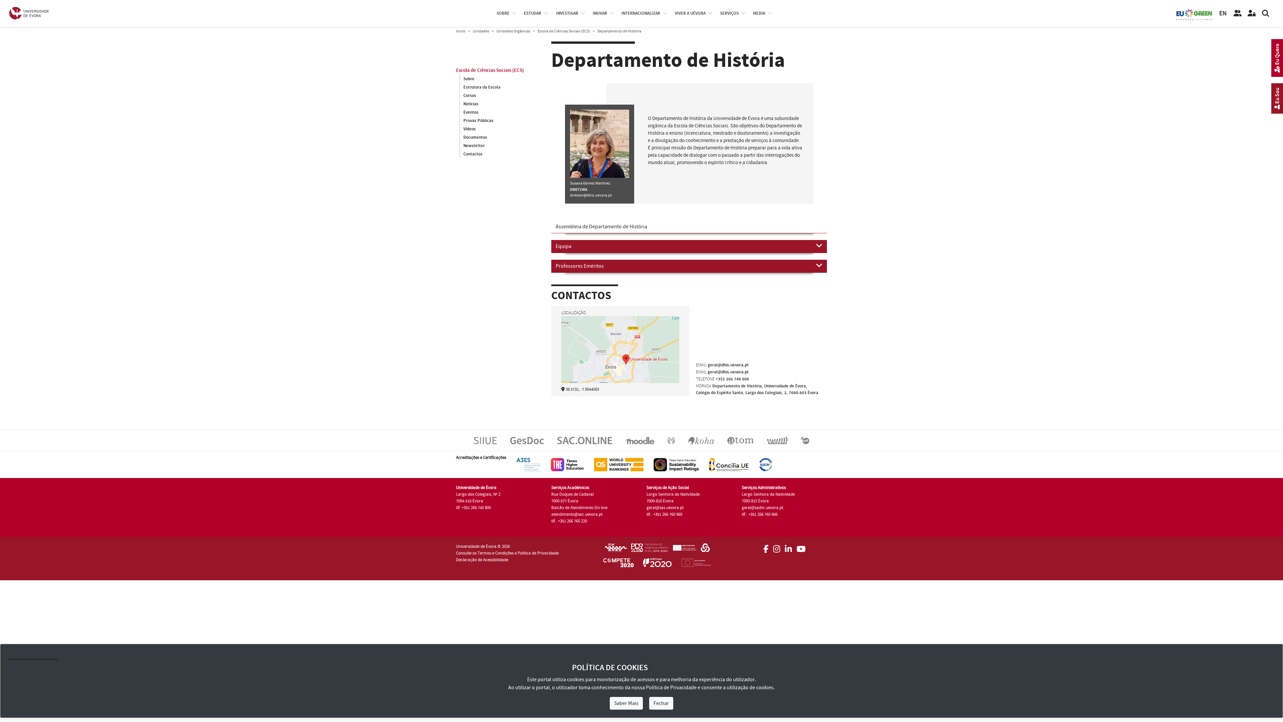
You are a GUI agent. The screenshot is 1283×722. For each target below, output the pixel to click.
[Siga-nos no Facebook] (765, 547)
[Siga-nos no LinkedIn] (788, 547)
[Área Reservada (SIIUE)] (1251, 13)
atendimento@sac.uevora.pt (576, 514)
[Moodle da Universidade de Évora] (639, 440)
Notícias (470, 104)
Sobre (503, 13)
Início (460, 31)
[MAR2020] (615, 550)
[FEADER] (684, 550)
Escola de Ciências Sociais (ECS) (564, 31)
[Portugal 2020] (657, 564)
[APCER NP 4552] (765, 464)
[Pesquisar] (1265, 13)
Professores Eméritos (580, 266)
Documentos (475, 137)
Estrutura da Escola (482, 87)
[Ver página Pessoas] (1237, 13)
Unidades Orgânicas (513, 31)
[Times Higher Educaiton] (567, 464)
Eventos (470, 112)
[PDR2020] (649, 550)
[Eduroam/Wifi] (777, 440)
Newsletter (474, 146)
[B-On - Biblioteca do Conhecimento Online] (805, 440)
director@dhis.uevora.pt (591, 195)
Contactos (472, 154)
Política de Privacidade (671, 687)
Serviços (729, 13)
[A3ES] (529, 464)
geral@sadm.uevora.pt (762, 508)
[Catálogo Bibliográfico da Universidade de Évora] (701, 440)
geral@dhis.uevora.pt (728, 365)
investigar (567, 13)
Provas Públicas (478, 121)
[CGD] (705, 550)
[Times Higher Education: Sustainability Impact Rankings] (676, 464)
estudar (532, 13)
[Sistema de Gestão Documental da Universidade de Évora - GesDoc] (527, 440)
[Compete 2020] (618, 564)
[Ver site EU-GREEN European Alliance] (1194, 14)
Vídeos (469, 129)
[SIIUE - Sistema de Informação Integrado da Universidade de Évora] (485, 440)
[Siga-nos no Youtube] (801, 547)
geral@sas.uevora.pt (665, 508)
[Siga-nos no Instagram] (776, 547)
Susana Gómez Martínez (590, 183)
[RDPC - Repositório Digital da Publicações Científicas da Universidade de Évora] (671, 440)
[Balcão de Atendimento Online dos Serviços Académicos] (584, 440)
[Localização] (620, 359)
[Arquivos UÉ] (740, 440)
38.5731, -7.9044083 (582, 389)
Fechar (661, 703)
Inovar (600, 13)
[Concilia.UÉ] (729, 464)
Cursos (469, 96)
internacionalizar (640, 13)
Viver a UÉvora (690, 13)
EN (1223, 13)
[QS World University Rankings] (619, 464)
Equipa (563, 246)
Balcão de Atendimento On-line (579, 508)
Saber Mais (626, 703)
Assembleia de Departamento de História (601, 226)
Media (759, 13)
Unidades (481, 31)
